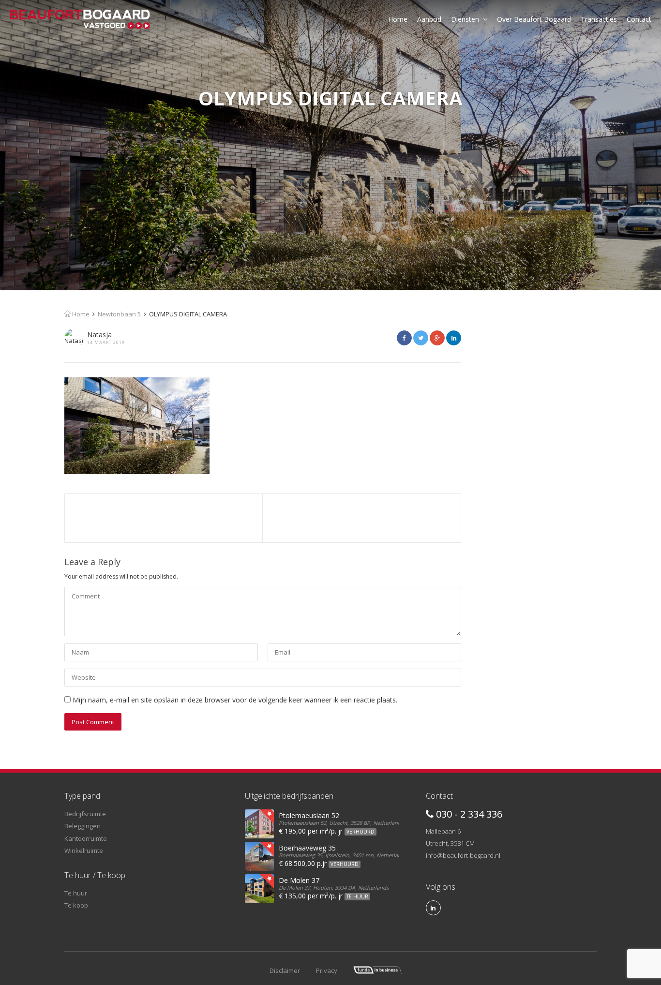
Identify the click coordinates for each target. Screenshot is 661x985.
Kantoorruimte (85, 838)
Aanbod (429, 19)
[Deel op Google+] (437, 337)
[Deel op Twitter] (420, 337)
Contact (639, 19)
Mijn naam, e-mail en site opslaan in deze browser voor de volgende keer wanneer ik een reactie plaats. (235, 699)
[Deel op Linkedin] (453, 337)
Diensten (465, 19)
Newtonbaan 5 (119, 314)
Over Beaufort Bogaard (534, 19)
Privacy (326, 970)
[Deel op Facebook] (404, 337)
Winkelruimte (83, 850)
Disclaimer (285, 970)
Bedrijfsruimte (85, 813)
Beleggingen (82, 825)
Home (397, 19)
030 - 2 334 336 (468, 814)
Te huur (75, 893)
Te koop (76, 905)
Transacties (599, 19)
